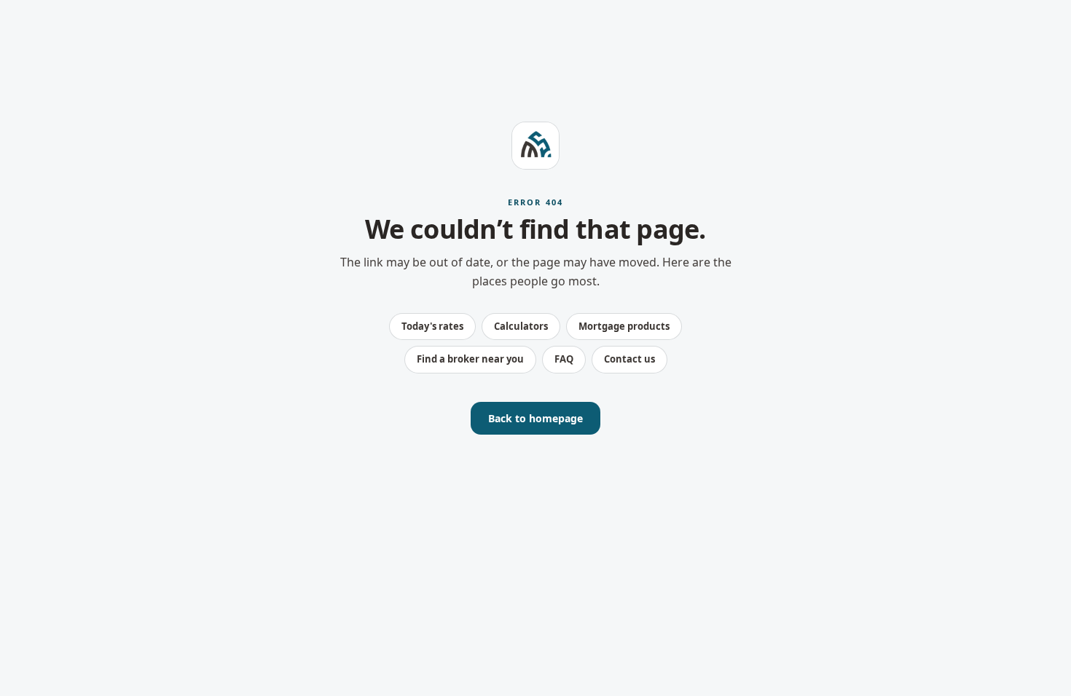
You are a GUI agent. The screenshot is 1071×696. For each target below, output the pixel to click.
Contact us (629, 358)
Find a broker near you (470, 358)
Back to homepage (535, 418)
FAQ (563, 358)
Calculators (521, 326)
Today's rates (432, 326)
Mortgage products (624, 326)
